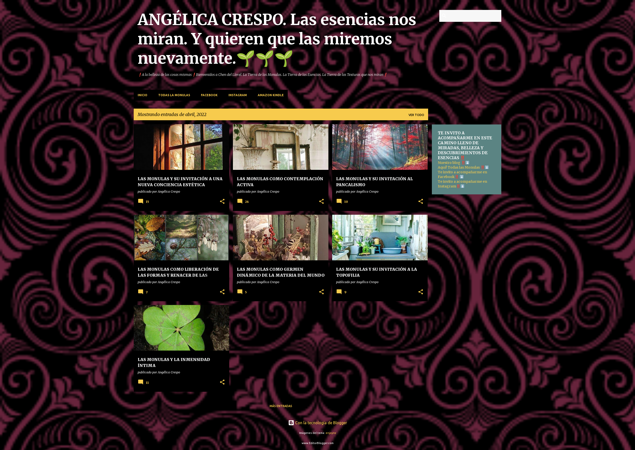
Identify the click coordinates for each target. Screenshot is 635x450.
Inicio (142, 95)
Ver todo (416, 115)
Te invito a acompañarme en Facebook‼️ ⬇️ (462, 174)
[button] (222, 201)
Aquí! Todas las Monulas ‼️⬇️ (463, 167)
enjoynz (331, 432)
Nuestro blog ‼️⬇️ (454, 162)
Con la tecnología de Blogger (320, 422)
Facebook (209, 95)
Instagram (237, 95)
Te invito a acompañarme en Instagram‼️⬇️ (462, 183)
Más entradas (281, 406)
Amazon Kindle (271, 95)
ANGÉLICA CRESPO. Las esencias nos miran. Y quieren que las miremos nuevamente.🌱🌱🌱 (277, 39)
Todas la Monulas (174, 95)
